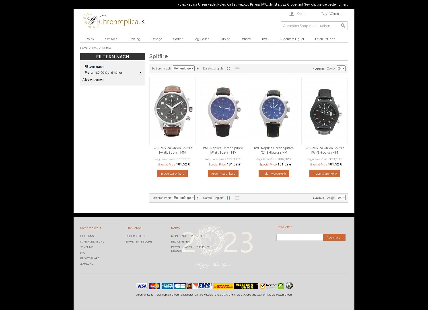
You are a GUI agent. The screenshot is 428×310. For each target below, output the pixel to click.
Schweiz (111, 39)
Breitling (134, 39)
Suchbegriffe (136, 236)
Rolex (90, 39)
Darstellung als (213, 68)
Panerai (246, 39)
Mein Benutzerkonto (186, 236)
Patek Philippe (325, 39)
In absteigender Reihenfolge (198, 68)
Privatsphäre (89, 258)
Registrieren (180, 241)
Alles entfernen (93, 79)
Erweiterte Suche (139, 241)
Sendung (86, 247)
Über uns (87, 236)
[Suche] (343, 25)
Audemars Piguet (292, 39)
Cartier (178, 39)
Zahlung (87, 263)
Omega (156, 39)
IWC (265, 39)
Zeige (331, 68)
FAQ (82, 252)
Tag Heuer (201, 39)
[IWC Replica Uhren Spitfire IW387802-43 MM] (172, 111)
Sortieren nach (161, 68)
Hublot (225, 39)
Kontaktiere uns (92, 241)
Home (84, 47)
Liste (236, 68)
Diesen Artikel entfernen (140, 72)
